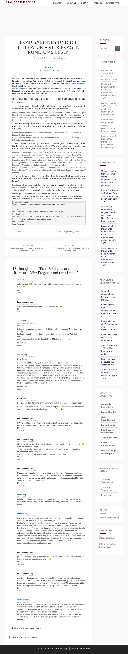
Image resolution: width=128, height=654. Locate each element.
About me (71, 3)
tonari (19, 495)
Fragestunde (68, 232)
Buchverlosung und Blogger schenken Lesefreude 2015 (27, 248)
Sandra (20, 354)
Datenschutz (112, 3)
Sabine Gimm (107, 248)
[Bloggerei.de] (109, 546)
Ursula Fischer (108, 171)
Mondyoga (106, 495)
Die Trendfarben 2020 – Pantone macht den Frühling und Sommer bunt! (109, 109)
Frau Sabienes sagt (20, 2)
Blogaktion (57, 232)
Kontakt (84, 3)
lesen (77, 232)
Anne (19, 321)
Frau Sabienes (59, 58)
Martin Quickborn (109, 190)
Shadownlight (107, 226)
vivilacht (20, 513)
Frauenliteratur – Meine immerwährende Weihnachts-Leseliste (109, 179)
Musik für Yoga (108, 450)
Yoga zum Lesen (109, 437)
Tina (19, 279)
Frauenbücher (108, 425)
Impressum (97, 3)
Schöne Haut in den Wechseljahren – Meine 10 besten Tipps (71, 248)
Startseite (58, 3)
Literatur (17, 232)
